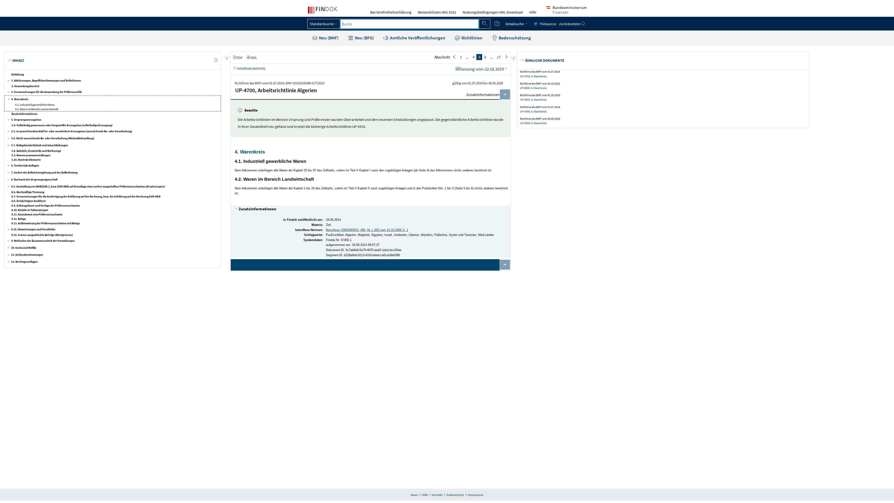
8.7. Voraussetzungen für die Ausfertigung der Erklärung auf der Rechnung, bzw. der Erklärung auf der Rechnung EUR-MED (86, 196)
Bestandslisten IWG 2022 (437, 12)
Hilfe (532, 12)
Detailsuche (515, 23)
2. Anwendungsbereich (25, 86)
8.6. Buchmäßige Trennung (27, 192)
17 (499, 57)
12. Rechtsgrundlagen (24, 261)
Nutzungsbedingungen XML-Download (493, 12)
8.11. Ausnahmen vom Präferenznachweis (36, 214)
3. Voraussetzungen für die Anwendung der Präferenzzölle (46, 92)
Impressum (476, 495)
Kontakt (437, 495)
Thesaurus (547, 23)
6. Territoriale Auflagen (25, 165)
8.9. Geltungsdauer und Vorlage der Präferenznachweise (45, 205)
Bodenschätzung (514, 38)
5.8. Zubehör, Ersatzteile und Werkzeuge (36, 151)
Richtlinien (471, 38)
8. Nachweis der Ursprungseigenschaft (34, 179)
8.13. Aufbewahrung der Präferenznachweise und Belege (45, 223)
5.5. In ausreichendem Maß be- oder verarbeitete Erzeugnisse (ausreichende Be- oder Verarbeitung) (71, 131)
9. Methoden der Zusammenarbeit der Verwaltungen (43, 240)
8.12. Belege (18, 219)
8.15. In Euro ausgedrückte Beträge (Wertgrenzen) (42, 235)
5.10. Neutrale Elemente (26, 159)
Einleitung (17, 74)
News (414, 495)
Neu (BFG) (364, 38)
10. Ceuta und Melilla (23, 247)
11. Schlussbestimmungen (27, 254)
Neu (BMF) (328, 38)
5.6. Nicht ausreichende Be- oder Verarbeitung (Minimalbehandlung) (52, 138)
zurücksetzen (570, 23)
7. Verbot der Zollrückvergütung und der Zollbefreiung (44, 172)
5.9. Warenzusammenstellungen (31, 155)
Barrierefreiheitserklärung (390, 12)
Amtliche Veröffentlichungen (417, 38)
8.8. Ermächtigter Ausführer (28, 201)
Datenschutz (455, 495)
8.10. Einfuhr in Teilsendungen (29, 210)
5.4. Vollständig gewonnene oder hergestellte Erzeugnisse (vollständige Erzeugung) (61, 125)
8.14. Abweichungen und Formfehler (33, 229)
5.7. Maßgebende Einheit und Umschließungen (39, 145)
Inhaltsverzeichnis (250, 68)
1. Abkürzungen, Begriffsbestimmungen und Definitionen (46, 80)
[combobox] (409, 24)
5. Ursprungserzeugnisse (26, 119)
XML (254, 57)
